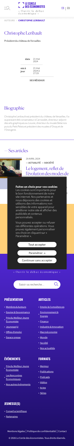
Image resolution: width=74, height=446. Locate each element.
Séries (43, 392)
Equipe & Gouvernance (18, 312)
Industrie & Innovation (52, 326)
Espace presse (13, 337)
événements (12, 358)
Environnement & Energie (49, 314)
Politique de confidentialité (41, 431)
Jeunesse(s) (12, 326)
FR (62, 7)
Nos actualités (47, 348)
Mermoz (44, 366)
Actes (43, 387)
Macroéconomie (48, 332)
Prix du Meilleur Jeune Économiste (17, 319)
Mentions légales (16, 431)
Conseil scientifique (16, 411)
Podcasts (45, 377)
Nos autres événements (18, 384)
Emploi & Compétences (52, 306)
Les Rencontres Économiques (14, 377)
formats (44, 358)
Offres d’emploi (14, 332)
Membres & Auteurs (16, 306)
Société (44, 342)
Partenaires (12, 416)
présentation (13, 299)
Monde (43, 337)
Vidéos (43, 382)
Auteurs (9, 20)
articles (44, 299)
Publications (46, 371)
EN (68, 7)
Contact (62, 431)
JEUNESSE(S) (12, 403)
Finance (44, 321)
